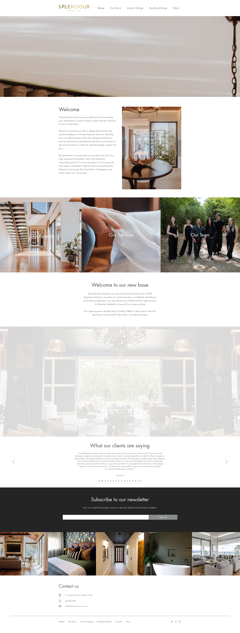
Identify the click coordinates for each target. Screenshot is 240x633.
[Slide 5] (123, 430)
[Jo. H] (102, 480)
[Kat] (113, 480)
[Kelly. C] (105, 480)
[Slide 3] (119, 430)
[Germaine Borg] (121, 480)
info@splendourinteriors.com (76, 606)
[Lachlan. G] (124, 480)
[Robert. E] (110, 480)
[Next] (227, 462)
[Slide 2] (116, 430)
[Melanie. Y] (135, 480)
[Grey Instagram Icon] (180, 621)
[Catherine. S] (132, 480)
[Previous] (13, 462)
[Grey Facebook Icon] (176, 621)
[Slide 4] (121, 430)
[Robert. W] (118, 480)
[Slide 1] (114, 430)
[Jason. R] (99, 480)
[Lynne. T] (127, 480)
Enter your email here (71, 513)
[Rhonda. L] (140, 480)
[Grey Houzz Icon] (172, 621)
